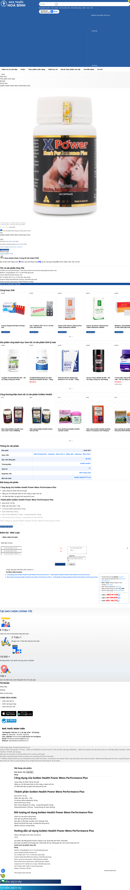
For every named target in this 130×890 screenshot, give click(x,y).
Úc (90, 468)
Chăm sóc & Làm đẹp (9, 69)
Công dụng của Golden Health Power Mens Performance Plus (27, 575)
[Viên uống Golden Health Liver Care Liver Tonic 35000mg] (13, 412)
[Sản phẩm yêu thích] (90, 28)
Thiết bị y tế (52, 69)
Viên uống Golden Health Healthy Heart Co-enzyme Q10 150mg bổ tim (98, 430)
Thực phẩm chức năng (36, 69)
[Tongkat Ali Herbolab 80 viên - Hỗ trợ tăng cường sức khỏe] (13, 361)
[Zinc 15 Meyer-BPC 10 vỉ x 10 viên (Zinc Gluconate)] (42, 309)
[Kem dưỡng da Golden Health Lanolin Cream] (69, 412)
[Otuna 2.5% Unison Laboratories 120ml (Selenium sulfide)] (70, 309)
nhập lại (71, 564)
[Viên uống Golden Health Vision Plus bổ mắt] (41, 412)
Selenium (51, 454)
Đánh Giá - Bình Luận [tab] (10, 532)
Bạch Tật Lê (60, 454)
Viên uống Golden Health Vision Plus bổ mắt (41, 430)
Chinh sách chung (8, 698)
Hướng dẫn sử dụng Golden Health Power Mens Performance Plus (75, 577)
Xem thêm (12, 227)
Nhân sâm (70, 454)
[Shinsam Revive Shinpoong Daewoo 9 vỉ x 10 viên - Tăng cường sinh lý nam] (70, 361)
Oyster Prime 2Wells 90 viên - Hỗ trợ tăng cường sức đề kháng (98, 378)
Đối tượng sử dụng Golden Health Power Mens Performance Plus (29, 577)
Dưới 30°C (87, 450)
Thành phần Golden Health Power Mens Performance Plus (70, 575)
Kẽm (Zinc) (87, 454)
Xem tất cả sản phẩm (40, 342)
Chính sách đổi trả (8, 701)
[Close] (0, 763)
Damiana (78, 454)
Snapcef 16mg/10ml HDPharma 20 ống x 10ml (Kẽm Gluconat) (18, 279)
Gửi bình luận (60, 564)
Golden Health (20, 244)
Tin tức (100, 69)
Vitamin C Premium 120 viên (22, 868)
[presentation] (3, 315)
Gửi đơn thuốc (5, 249)
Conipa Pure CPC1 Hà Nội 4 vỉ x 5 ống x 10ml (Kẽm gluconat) (32, 864)
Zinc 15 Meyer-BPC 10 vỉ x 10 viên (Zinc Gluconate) (15, 277)
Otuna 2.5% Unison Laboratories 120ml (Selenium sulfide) (70, 326)
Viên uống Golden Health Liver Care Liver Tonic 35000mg (12, 430)
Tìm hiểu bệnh (88, 69)
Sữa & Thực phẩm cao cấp (70, 69)
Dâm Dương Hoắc (11, 241)
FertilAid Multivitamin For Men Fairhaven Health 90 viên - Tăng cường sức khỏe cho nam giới (41, 378)
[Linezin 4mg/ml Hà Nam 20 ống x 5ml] (13, 309)
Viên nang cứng (85, 473)
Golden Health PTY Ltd (6, 254)
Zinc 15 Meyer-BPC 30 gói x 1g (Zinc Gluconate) (28, 866)
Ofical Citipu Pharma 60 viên (22, 873)
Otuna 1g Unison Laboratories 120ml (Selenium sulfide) (17, 282)
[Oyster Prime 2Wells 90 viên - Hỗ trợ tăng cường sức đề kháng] (98, 361)
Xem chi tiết (76, 262)
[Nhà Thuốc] (13, 7)
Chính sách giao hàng (9, 704)
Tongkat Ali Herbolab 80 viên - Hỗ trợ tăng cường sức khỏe (13, 378)
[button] (89, 15)
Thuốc (23, 69)
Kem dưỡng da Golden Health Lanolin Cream (69, 430)
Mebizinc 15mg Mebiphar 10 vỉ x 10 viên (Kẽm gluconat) (16, 272)
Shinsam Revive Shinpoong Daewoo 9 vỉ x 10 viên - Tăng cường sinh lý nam (68, 378)
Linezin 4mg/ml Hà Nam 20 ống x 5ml (11, 275)
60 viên (88, 459)
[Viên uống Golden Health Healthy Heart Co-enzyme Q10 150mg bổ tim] (98, 412)
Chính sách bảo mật (8, 707)
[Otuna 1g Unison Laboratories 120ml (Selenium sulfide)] (98, 309)
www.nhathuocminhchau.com (18, 741)
